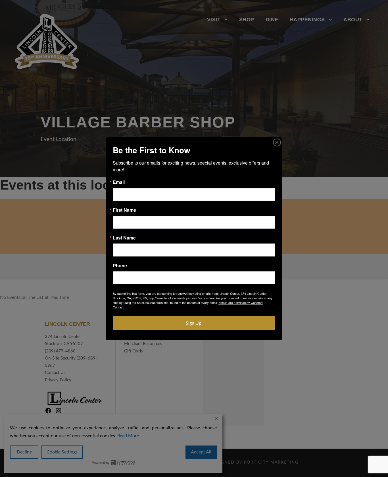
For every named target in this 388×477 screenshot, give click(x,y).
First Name (124, 210)
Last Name (124, 238)
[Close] (277, 142)
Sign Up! (194, 323)
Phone (120, 265)
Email (119, 182)
